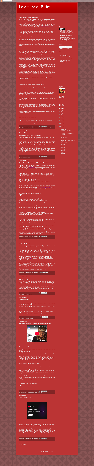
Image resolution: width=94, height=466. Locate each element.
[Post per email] (40, 126)
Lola (53, 171)
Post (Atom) (24, 444)
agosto (62, 149)
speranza (28, 157)
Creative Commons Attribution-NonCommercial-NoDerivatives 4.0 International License (66, 31)
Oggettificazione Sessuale (64, 37)
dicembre (63, 129)
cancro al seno (29, 294)
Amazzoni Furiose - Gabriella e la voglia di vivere (35, 323)
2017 (61, 120)
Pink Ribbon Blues (63, 61)
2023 (61, 113)
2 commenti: (36, 292)
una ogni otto (50, 127)
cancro (23, 157)
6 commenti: (36, 236)
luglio (62, 150)
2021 (61, 114)
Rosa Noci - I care (63, 62)
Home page (37, 442)
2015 (61, 123)
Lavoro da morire (24, 243)
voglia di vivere (39, 392)
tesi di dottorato (30, 318)
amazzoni (23, 294)
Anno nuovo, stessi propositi (28, 17)
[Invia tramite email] (42, 126)
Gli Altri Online (62, 54)
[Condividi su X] (44, 126)
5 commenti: (36, 126)
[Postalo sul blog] (43, 126)
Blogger (52, 451)
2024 (61, 111)
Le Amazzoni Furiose (35, 6)
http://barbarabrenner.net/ (64, 55)
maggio (62, 153)
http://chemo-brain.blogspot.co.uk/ (66, 56)
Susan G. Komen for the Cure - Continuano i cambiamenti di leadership (67, 39)
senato (46, 127)
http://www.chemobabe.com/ (65, 60)
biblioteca (23, 318)
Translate (67, 48)
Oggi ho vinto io (24, 299)
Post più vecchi (52, 442)
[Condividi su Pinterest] (46, 126)
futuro (26, 157)
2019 (61, 117)
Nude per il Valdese (25, 398)
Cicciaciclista (62, 52)
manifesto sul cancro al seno (35, 127)
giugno (62, 152)
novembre (63, 144)
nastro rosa (28, 208)
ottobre (62, 146)
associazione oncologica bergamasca (28, 392)
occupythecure (42, 127)
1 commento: (36, 272)
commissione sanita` (27, 127)
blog (26, 294)
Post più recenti (22, 442)
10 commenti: (36, 316)
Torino (34, 439)
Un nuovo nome (24, 279)
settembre (63, 147)
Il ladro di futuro (24, 133)
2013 (23, 127)
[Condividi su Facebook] (45, 126)
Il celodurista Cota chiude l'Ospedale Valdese (33, 163)
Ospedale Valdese (30, 439)
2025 (61, 110)
